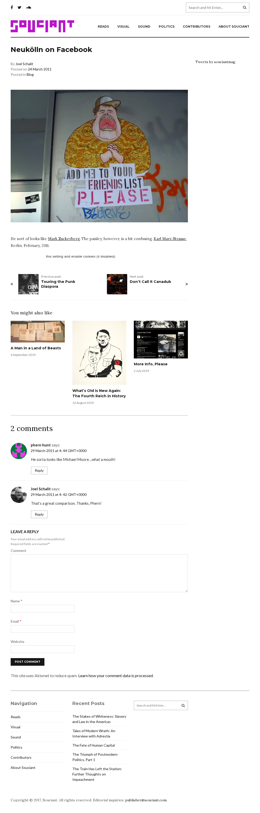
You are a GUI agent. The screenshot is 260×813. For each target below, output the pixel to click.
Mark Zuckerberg (64, 238)
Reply (39, 470)
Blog (30, 74)
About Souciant (234, 26)
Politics (166, 26)
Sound (144, 26)
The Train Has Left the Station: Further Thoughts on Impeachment (97, 774)
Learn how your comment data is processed (115, 675)
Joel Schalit (24, 64)
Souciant (42, 26)
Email (16, 621)
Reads (103, 26)
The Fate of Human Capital (93, 745)
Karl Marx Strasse (170, 238)
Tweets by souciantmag (215, 62)
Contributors (196, 26)
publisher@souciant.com (146, 800)
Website (17, 641)
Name (16, 601)
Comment (18, 550)
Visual (123, 26)
